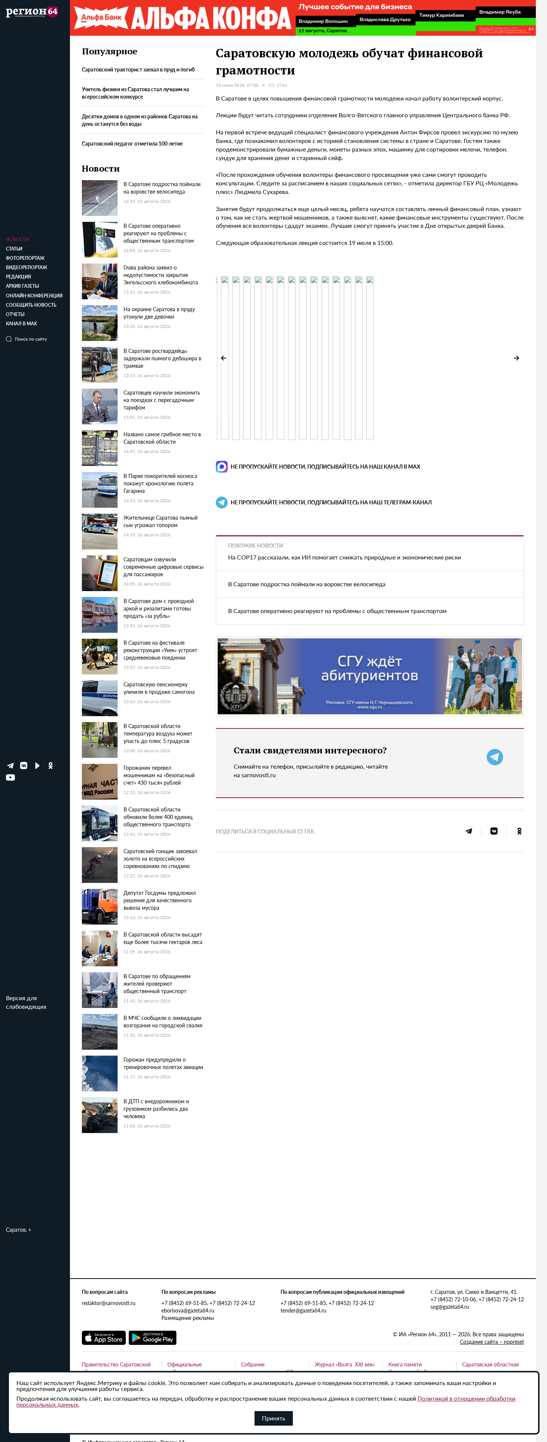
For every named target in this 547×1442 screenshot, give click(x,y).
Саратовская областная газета (490, 1367)
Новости (17, 239)
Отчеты (15, 314)
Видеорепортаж (26, 267)
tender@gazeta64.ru (303, 1310)
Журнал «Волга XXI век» (345, 1364)
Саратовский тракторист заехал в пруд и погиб (138, 69)
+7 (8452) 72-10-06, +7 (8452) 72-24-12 (477, 1299)
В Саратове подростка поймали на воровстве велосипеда (307, 584)
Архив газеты (22, 286)
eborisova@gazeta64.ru (187, 1310)
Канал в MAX (21, 323)
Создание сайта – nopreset (492, 1341)
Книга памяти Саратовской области (414, 1367)
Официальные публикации (184, 1367)
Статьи (14, 249)
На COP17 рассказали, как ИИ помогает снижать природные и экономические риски (344, 557)
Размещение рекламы (187, 1317)
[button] (516, 358)
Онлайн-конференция (34, 296)
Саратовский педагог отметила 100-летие (132, 143)
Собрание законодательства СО (267, 1367)
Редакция (18, 277)
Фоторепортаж (25, 258)
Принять (273, 1418)
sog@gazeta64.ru (450, 1306)
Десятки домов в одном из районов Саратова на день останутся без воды (140, 120)
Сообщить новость (31, 305)
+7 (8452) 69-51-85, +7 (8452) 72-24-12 (208, 1303)
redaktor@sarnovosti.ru (108, 1303)
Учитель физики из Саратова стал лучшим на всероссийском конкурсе (135, 93)
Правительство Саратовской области (116, 1367)
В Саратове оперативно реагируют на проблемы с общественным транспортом (337, 610)
